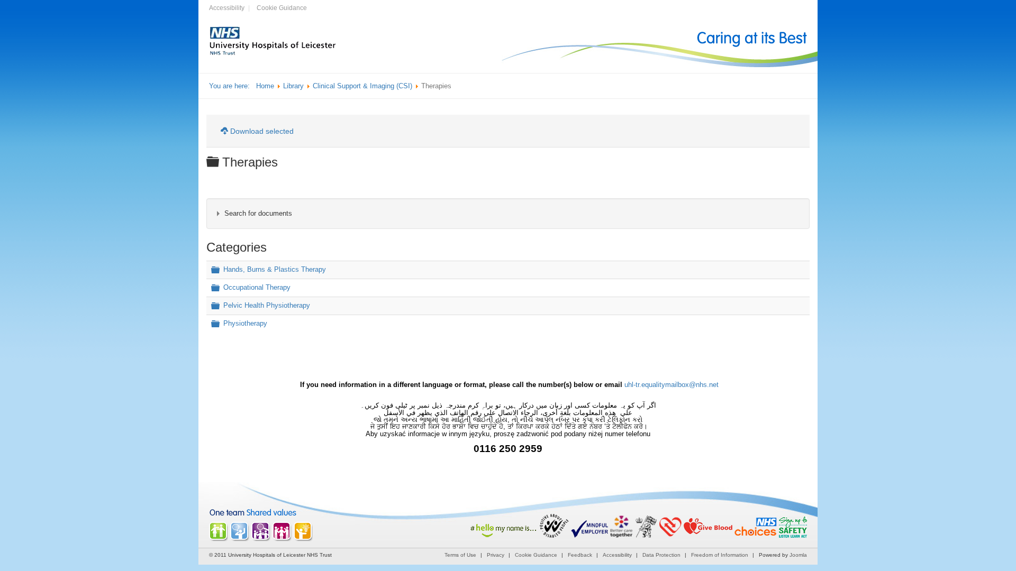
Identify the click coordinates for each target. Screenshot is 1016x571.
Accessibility (226, 8)
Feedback (580, 555)
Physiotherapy (245, 323)
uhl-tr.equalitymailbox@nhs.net (671, 385)
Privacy (495, 555)
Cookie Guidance (282, 8)
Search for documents (258, 213)
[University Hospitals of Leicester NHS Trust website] (273, 54)
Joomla (798, 555)
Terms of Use (460, 555)
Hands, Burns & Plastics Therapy (274, 270)
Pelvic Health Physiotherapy (266, 305)
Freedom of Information (719, 555)
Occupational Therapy (257, 288)
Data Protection (661, 555)
